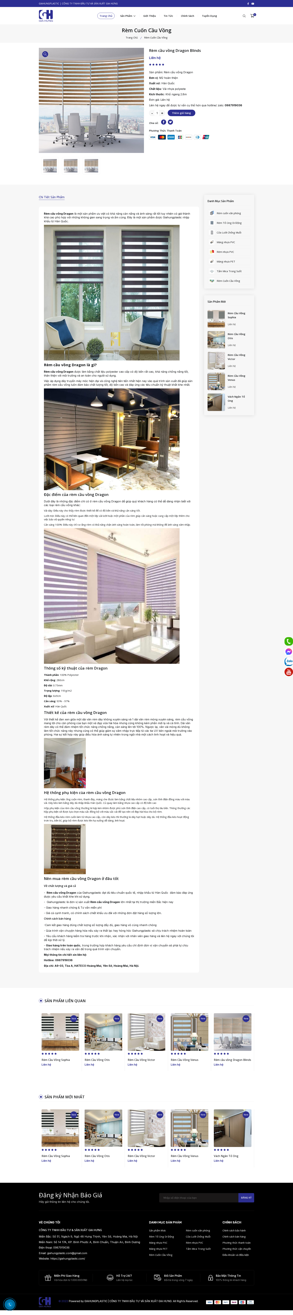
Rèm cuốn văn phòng (198, 1230)
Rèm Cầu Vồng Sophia (236, 315)
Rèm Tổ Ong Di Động (161, 1236)
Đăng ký (246, 1197)
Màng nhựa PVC (158, 1242)
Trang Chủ (106, 15)
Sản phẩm (126, 15)
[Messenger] (289, 651)
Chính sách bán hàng (234, 1236)
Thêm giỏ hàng (181, 113)
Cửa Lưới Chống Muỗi (198, 1236)
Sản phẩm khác (157, 1230)
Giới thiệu (149, 15)
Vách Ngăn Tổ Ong (236, 398)
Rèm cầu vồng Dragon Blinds (232, 1060)
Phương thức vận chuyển (236, 1248)
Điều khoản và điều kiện (235, 1255)
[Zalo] (289, 662)
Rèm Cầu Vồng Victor (236, 357)
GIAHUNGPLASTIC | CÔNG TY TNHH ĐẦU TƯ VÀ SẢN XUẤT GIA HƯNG (128, 1301)
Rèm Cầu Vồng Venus (236, 377)
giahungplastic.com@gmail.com (67, 1253)
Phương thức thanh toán (236, 1242)
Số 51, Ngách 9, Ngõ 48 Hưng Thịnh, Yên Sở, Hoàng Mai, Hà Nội (95, 1236)
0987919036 (233, 105)
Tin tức (168, 15)
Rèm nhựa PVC (194, 1242)
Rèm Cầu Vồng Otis (236, 336)
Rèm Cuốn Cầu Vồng (160, 1255)
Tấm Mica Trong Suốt (198, 1248)
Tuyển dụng (209, 15)
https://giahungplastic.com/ (67, 1258)
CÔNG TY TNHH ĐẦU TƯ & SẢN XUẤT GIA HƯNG (70, 1230)
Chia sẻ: (154, 123)
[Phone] (289, 641)
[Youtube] (289, 672)
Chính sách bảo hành (234, 1230)
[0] (252, 16)
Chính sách (187, 15)
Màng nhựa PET (158, 1248)
